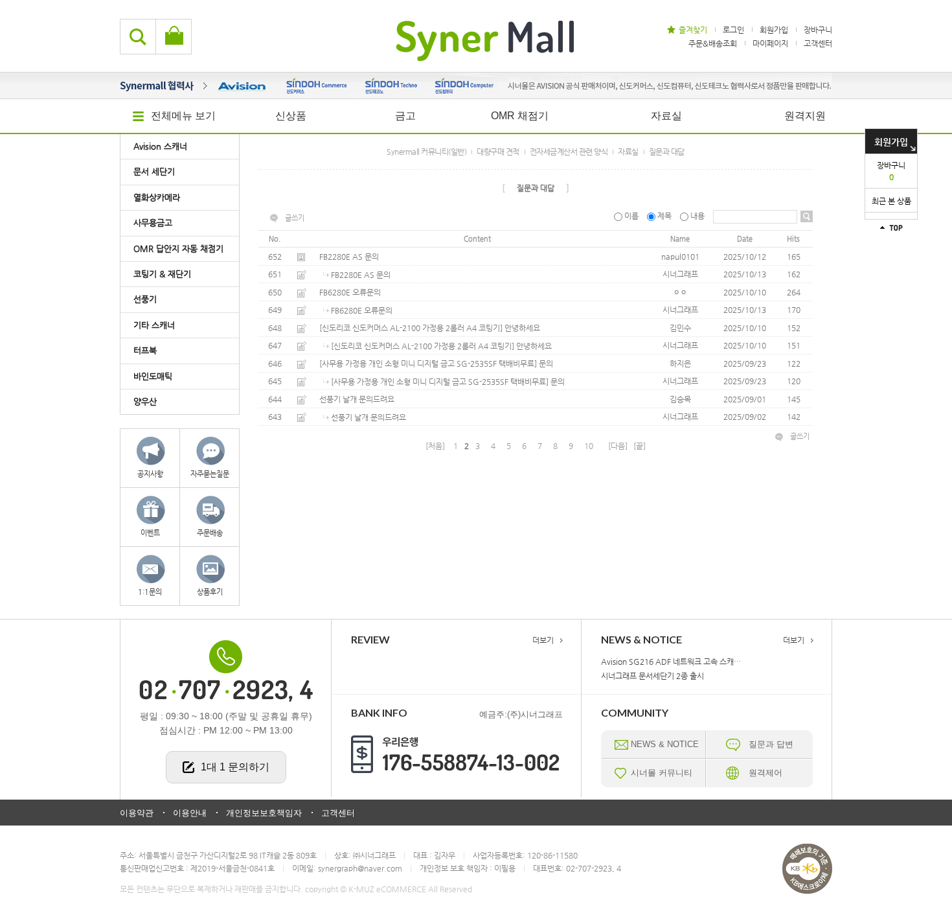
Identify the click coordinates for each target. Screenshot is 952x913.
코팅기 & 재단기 (162, 274)
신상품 (290, 115)
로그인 (733, 29)
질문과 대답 (667, 151)
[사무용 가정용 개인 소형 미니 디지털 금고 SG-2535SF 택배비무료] (428, 363)
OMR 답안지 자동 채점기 (178, 248)
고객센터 (818, 42)
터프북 (145, 350)
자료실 (666, 115)
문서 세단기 (154, 171)
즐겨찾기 (693, 29)
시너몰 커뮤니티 (661, 773)
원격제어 (765, 773)
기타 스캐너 (154, 325)
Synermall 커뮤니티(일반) (426, 151)
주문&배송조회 (712, 42)
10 (588, 445)
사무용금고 (152, 222)
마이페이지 (770, 42)
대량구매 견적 (498, 151)
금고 (405, 115)
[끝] (639, 445)
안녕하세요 (522, 327)
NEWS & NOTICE (665, 744)
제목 (664, 215)
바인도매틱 (152, 376)
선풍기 (145, 299)
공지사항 (150, 474)
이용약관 (136, 813)
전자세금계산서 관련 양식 (569, 151)
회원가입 (891, 142)
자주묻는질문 (209, 474)
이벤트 (150, 533)
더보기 (543, 640)
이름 (631, 215)
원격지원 (805, 115)
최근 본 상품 (891, 200)
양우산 (145, 401)
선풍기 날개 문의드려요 (356, 399)
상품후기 (210, 592)
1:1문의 (150, 592)
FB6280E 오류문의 (350, 292)
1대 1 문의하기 (235, 766)
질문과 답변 (771, 744)
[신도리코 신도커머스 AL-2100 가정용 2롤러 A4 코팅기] (411, 327)
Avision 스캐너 (160, 146)
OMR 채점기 (520, 115)
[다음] (618, 445)
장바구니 (891, 171)
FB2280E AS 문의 (349, 256)
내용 (697, 215)
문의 (546, 363)
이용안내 (190, 813)
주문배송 (210, 533)
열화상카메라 (156, 197)
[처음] (435, 445)
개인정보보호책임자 (264, 813)
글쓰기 (294, 218)
